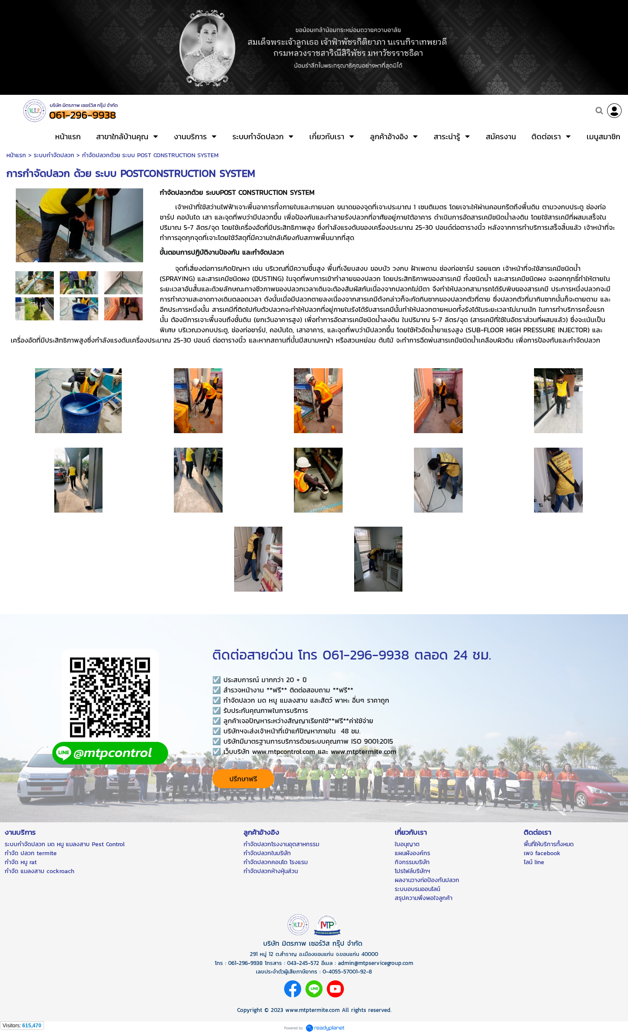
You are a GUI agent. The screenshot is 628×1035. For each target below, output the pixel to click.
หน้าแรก (16, 155)
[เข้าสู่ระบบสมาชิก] (614, 110)
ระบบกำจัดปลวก (54, 155)
